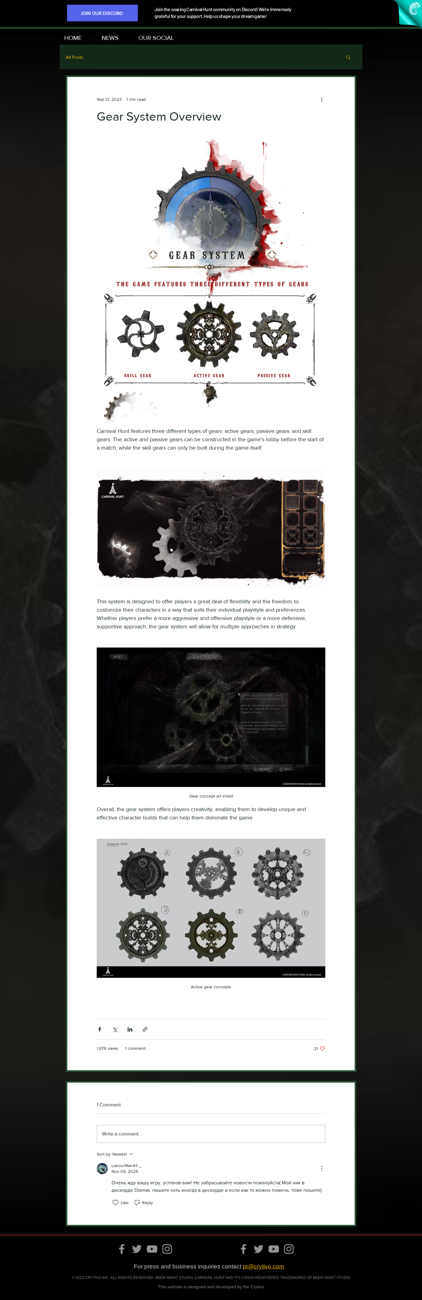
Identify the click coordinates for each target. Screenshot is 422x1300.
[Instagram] (167, 1248)
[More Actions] (321, 1168)
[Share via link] (145, 1029)
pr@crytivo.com (263, 1266)
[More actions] (321, 99)
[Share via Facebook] (100, 1029)
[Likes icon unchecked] (116, 1202)
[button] (161, 37)
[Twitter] (136, 1248)
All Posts (74, 57)
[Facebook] (121, 1248)
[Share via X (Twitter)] (115, 1029)
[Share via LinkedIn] (130, 1029)
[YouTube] (152, 1248)
